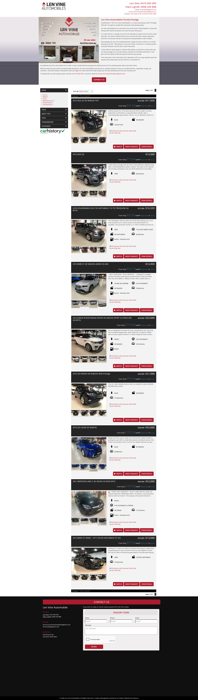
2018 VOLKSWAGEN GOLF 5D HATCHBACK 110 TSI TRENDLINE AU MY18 (101, 209)
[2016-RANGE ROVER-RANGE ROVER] (89, 342)
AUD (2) (45, 95)
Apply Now (144, 106)
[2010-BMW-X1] (89, 286)
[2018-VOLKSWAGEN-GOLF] (89, 233)
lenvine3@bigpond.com (148, 10)
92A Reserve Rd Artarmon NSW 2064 (123, 131)
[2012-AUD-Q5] (89, 123)
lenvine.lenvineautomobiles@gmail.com (142, 12)
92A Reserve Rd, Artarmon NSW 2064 (143, 14)
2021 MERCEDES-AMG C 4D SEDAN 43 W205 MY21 (94, 481)
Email (137, 618)
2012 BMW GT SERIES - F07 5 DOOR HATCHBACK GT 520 (97, 538)
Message (88, 625)
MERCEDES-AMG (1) (48, 101)
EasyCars (135, 698)
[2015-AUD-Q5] (89, 177)
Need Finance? (131, 147)
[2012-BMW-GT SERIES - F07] (89, 560)
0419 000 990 (78, 74)
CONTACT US (99, 79)
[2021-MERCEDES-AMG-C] (89, 504)
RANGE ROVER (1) (48, 103)
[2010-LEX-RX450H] (89, 396)
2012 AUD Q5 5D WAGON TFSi (86, 100)
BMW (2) (45, 97)
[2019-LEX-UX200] (89, 450)
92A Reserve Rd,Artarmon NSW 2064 (50, 636)
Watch (119, 147)
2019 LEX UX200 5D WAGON (85, 427)
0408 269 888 (56, 617)
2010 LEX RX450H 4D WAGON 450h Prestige (91, 374)
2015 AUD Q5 (78, 154)
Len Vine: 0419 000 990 (143, 3)
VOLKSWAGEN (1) (48, 105)
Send (94, 646)
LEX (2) (45, 99)
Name (87, 618)
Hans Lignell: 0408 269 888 (141, 6)
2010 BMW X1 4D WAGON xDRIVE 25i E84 (90, 264)
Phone (112, 618)
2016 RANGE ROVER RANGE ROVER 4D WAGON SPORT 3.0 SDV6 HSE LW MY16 (102, 319)
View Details (146, 147)
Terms (152, 106)
